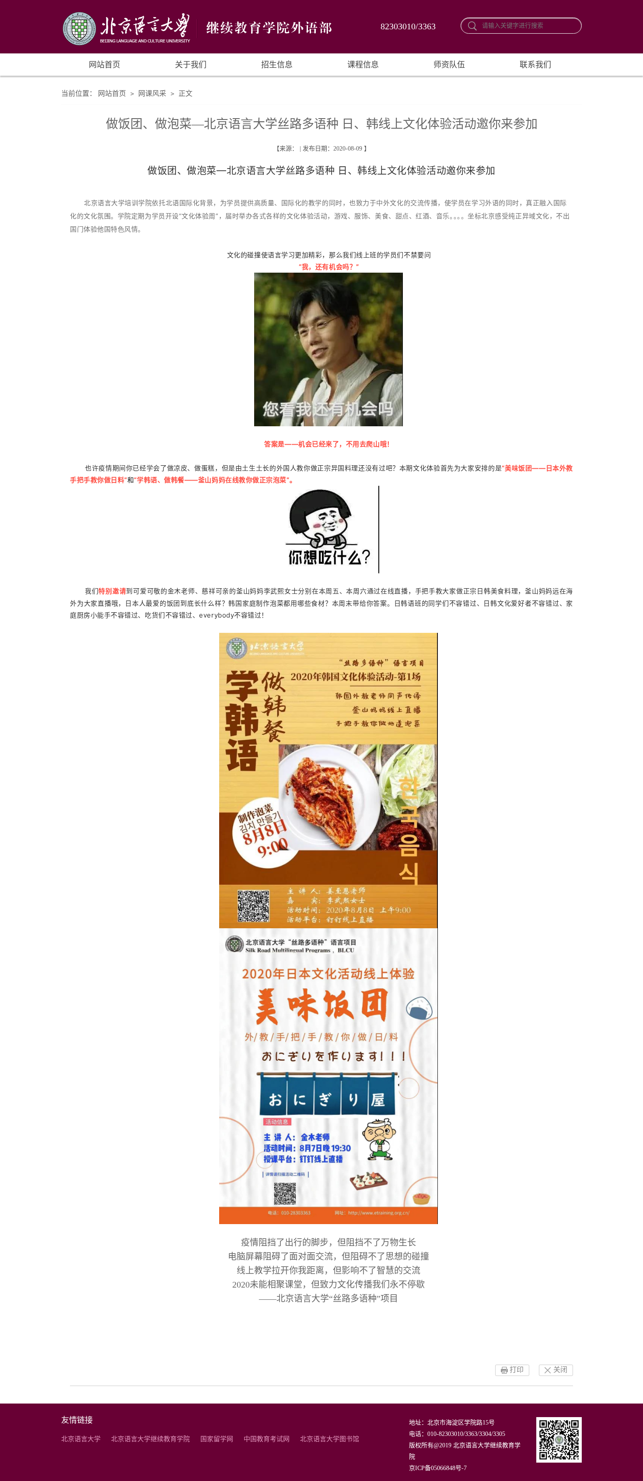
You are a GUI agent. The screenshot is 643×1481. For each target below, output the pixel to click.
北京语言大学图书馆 (329, 1438)
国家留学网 (216, 1438)
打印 (517, 1369)
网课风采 (152, 93)
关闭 (560, 1369)
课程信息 (363, 64)
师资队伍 (449, 64)
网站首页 (104, 64)
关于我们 (190, 64)
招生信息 (277, 64)
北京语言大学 (81, 1438)
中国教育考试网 (267, 1438)
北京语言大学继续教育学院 (150, 1438)
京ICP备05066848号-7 (438, 1468)
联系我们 (535, 64)
